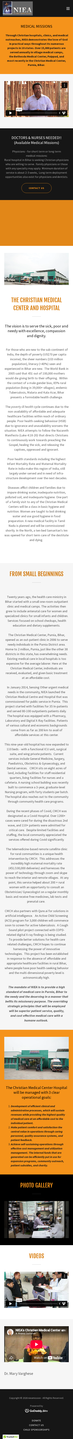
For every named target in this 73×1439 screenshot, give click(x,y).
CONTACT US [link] (36, 1425)
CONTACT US (36, 188)
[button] (68, 8)
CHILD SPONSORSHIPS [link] (36, 1429)
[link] (18, 8)
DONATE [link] (36, 1420)
